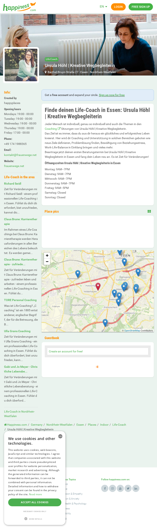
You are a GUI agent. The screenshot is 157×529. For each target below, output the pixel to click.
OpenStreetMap (132, 330)
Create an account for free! (66, 351)
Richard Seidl (12, 183)
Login (118, 6)
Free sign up (141, 6)
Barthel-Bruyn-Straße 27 (63, 72)
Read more (35, 494)
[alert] (34, 478)
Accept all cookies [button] (34, 502)
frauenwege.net (14, 166)
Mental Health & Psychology (71, 503)
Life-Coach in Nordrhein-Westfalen (19, 414)
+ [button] (47, 255)
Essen (84, 72)
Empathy (78, 493)
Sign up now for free (112, 95)
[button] (34, 519)
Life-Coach (51, 59)
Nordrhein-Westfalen (103, 72)
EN (102, 6)
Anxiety (75, 498)
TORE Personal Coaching (20, 300)
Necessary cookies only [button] (34, 511)
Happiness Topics (66, 479)
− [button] (47, 261)
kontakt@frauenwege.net (20, 155)
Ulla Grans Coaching (17, 331)
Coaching (51, 128)
